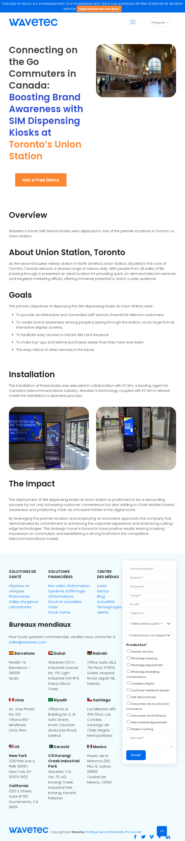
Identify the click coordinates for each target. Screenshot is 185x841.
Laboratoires (20, 606)
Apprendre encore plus (99, 8)
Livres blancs (103, 588)
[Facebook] (135, 837)
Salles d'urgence (23, 601)
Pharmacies (19, 596)
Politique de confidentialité (105, 832)
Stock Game (59, 612)
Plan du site (133, 832)
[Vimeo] (151, 837)
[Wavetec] (34, 22)
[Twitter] (143, 837)
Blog (101, 596)
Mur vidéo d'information (69, 585)
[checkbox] (139, 652)
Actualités (106, 601)
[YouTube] (159, 837)
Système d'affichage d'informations (66, 594)
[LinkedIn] (168, 837)
